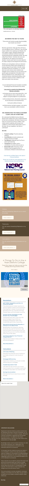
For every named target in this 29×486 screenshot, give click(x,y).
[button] (24, 8)
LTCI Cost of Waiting (8, 351)
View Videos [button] (7, 217)
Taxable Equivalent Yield (10, 364)
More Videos (14, 269)
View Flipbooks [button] (8, 232)
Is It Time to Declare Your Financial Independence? (12, 336)
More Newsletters (8, 343)
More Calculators (8, 378)
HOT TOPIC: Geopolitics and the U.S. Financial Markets (13, 304)
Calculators (7, 349)
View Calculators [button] (8, 247)
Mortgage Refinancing (9, 359)
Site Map (3, 480)
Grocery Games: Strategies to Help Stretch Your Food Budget (12, 315)
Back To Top (23, 484)
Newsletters (7, 300)
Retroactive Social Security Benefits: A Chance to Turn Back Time (13, 325)
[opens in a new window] (14, 170)
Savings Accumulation (9, 372)
